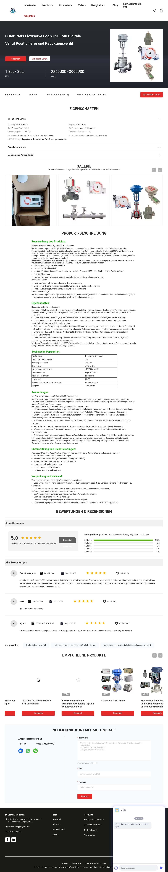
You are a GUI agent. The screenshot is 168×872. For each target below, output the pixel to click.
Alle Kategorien (89, 835)
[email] (20, 750)
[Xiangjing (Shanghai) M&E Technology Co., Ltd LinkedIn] (13, 839)
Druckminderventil (90, 830)
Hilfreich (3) (124, 573)
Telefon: (82, 782)
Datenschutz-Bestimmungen (96, 863)
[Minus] (161, 810)
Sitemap (64, 863)
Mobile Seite (76, 863)
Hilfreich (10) (124, 623)
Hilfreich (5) (112, 601)
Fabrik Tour (56, 824)
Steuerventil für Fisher (20, 700)
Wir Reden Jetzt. (40, 59)
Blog (115, 5)
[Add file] (116, 868)
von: (80, 769)
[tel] (42, 750)
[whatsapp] (28, 750)
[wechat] (35, 750)
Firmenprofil (56, 819)
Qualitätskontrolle (58, 829)
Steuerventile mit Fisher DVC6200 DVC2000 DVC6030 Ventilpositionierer (142, 703)
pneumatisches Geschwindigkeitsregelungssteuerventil (127, 645)
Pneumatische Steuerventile (94, 819)
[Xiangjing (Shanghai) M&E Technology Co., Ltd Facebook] (7, 839)
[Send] (161, 868)
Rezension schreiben (67, 541)
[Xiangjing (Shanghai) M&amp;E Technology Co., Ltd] (13, 10)
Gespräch (15, 59)
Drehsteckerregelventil (36, 645)
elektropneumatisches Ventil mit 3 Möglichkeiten (74, 645)
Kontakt (85, 796)
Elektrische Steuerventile (92, 825)
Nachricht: (83, 738)
